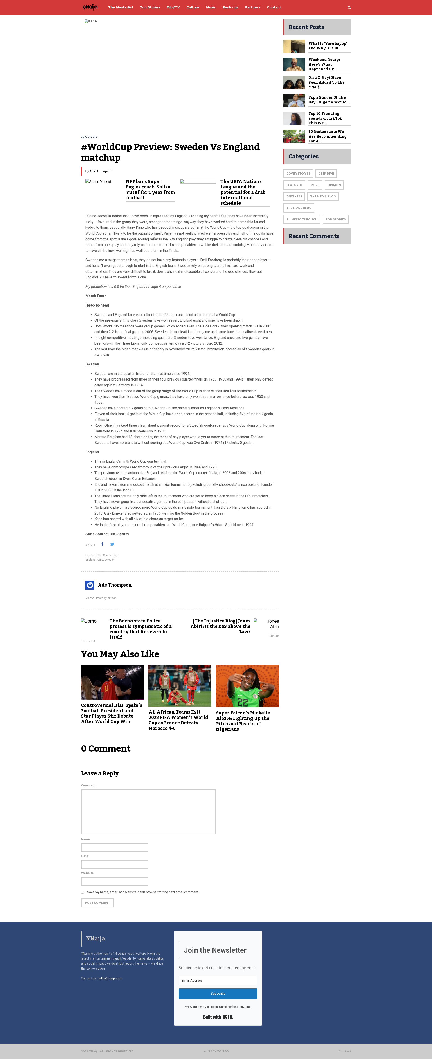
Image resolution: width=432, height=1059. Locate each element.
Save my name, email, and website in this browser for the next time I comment (142, 892)
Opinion (334, 185)
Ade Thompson (101, 171)
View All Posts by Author (101, 598)
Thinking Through (301, 219)
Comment (88, 785)
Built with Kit (218, 1017)
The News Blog (298, 208)
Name (85, 839)
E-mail (85, 856)
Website (87, 873)
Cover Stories (298, 173)
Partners (294, 196)
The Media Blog (323, 196)
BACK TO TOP (218, 1051)
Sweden (110, 559)
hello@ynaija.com (110, 978)
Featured (91, 555)
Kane (100, 559)
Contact (345, 1051)
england (91, 559)
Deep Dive (326, 173)
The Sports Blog (107, 555)
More (315, 185)
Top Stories (336, 219)
